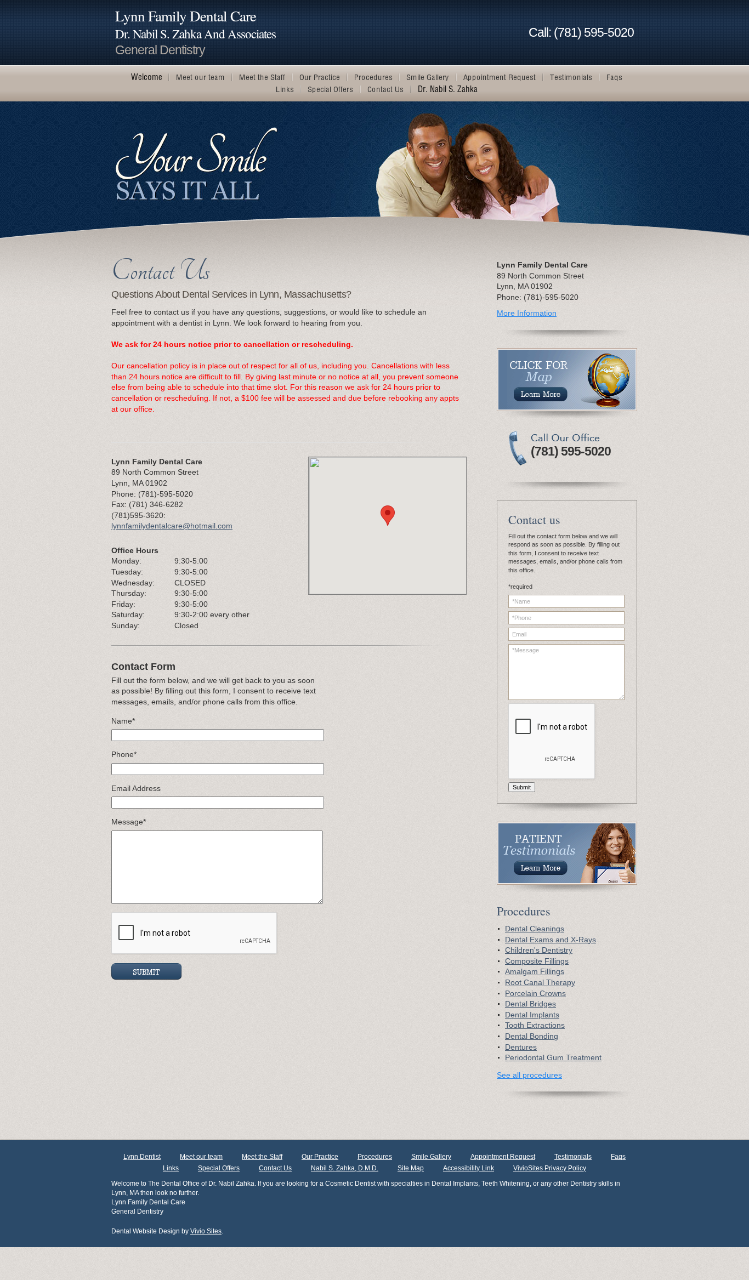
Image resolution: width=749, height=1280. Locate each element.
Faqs (618, 1156)
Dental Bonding (531, 1036)
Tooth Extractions (535, 1025)
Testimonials (573, 1156)
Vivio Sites (206, 1231)
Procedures (375, 1156)
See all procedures (529, 1075)
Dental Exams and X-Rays (550, 939)
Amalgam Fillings (534, 971)
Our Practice (320, 1156)
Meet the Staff (262, 1156)
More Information (527, 313)
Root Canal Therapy (540, 982)
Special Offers (219, 1168)
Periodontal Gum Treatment (553, 1057)
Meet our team (201, 1156)
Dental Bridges (530, 1003)
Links (171, 1168)
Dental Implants (532, 1014)
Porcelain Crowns (535, 993)
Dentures (521, 1047)
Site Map (411, 1168)
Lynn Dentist (142, 1156)
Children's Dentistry (538, 950)
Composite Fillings (537, 961)
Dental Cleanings (534, 928)
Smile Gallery (431, 1156)
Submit (522, 787)
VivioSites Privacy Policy (549, 1168)
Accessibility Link (468, 1168)
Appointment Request (502, 1156)
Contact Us (275, 1168)
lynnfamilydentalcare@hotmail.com (171, 525)
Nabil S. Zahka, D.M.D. (344, 1168)
